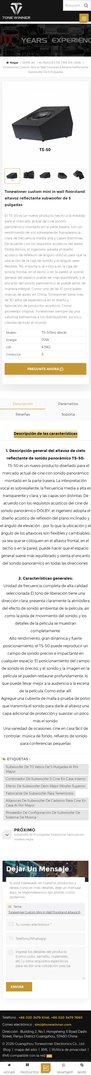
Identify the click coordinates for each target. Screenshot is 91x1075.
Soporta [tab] (68, 414)
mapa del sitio (25, 1050)
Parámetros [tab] (68, 404)
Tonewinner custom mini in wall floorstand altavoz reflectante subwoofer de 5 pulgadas (45, 912)
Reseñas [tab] (23, 414)
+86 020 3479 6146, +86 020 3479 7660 (51, 1017)
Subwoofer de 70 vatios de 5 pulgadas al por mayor (42, 769)
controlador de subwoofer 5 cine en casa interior (46, 779)
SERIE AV (28, 62)
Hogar (14, 62)
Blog (6, 1050)
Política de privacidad (69, 1050)
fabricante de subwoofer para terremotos (39, 793)
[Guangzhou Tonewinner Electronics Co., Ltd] (16, 11)
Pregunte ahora (43, 369)
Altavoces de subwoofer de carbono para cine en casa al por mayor (46, 803)
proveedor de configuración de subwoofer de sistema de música (43, 815)
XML (44, 1050)
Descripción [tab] (23, 404)
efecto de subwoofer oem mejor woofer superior (45, 786)
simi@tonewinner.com (53, 1024)
